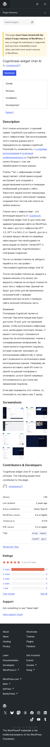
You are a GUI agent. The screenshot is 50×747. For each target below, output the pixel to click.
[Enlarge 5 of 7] (43, 410)
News (6, 636)
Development (12, 105)
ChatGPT (35, 539)
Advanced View (11, 546)
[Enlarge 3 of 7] (20, 436)
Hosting (7, 641)
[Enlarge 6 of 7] (43, 424)
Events (29, 660)
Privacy (6, 646)
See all (44, 593)
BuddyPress (10, 693)
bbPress (8, 688)
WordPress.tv (11, 670)
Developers (8, 665)
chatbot (43, 533)
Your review (9, 593)
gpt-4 (43, 539)
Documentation (10, 660)
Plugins (29, 641)
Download (9, 73)
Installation (11, 98)
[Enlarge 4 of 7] (20, 451)
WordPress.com (12, 679)
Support (10, 112)
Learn (5, 655)
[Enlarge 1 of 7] (20, 410)
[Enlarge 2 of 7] (20, 424)
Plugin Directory (10, 12)
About (6, 631)
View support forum (13, 614)
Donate (31, 665)
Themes (30, 636)
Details (9, 83)
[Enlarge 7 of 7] (43, 439)
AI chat (35, 533)
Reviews (10, 90)
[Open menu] (45, 4)
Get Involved (33, 655)
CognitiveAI (35, 215)
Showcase (31, 631)
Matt (7, 684)
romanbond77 (13, 65)
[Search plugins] (32, 22)
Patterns (30, 646)
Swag (30, 670)
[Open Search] (37, 4)
